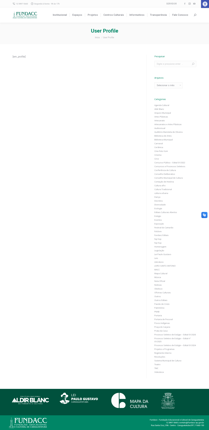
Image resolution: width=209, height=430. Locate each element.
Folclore (158, 231)
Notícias (158, 285)
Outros (157, 296)
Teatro (157, 364)
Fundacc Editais (161, 235)
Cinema (157, 155)
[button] (205, 4)
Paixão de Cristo (162, 304)
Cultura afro (160, 185)
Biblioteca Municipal (163, 139)
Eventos (158, 220)
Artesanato (159, 120)
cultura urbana (161, 193)
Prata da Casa (161, 330)
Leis (156, 258)
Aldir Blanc (159, 109)
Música (157, 277)
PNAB (156, 311)
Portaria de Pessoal (163, 319)
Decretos (158, 200)
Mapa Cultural (160, 273)
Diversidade (160, 204)
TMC (156, 368)
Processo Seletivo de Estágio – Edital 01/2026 (175, 334)
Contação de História (164, 181)
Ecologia (158, 208)
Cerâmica (158, 147)
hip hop (157, 239)
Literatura (158, 262)
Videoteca (159, 372)
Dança (157, 197)
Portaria (158, 315)
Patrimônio (159, 307)
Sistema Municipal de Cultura (167, 360)
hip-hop (158, 242)
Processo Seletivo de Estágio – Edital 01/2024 (175, 345)
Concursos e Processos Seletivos (169, 166)
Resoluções (159, 356)
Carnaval (158, 143)
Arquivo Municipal (162, 112)
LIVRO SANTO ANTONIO (165, 265)
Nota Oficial (159, 281)
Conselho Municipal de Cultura (168, 177)
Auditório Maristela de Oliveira (168, 132)
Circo (156, 158)
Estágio (157, 216)
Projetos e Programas (164, 349)
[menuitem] (59, 15)
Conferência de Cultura (165, 170)
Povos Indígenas (162, 323)
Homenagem (160, 246)
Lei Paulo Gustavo (162, 254)
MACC (157, 269)
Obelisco (158, 288)
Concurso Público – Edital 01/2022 (169, 162)
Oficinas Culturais (162, 292)
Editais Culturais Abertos (165, 212)
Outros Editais (160, 300)
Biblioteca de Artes (163, 135)
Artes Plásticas (161, 116)
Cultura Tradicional (163, 189)
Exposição (159, 223)
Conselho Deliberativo (164, 174)
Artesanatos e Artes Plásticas (168, 124)
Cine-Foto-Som (161, 151)
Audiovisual (159, 128)
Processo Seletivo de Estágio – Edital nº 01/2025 (172, 340)
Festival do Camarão (163, 227)
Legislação (159, 250)
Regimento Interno (163, 353)
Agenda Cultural (161, 105)
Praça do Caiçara (162, 327)
